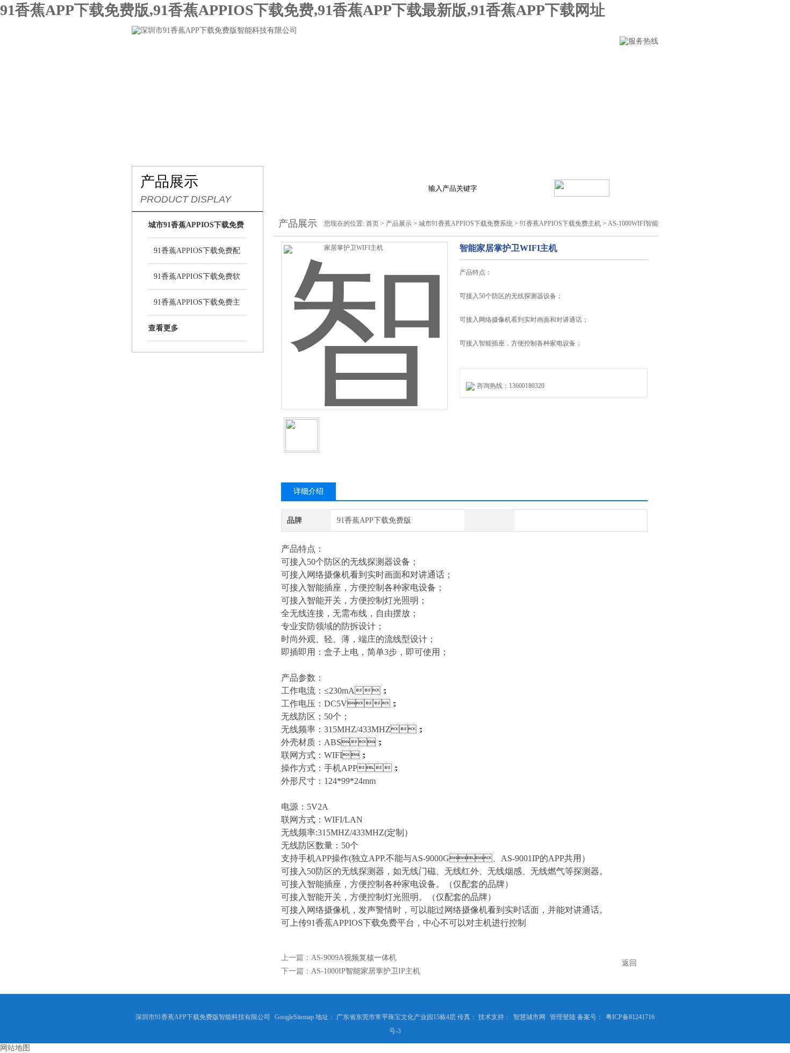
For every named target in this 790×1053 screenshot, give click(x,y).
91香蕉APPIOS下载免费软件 (197, 281)
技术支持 (449, 63)
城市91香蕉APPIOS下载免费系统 (466, 223)
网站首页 (149, 63)
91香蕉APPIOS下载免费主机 (197, 306)
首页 (372, 223)
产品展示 (329, 63)
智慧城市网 (529, 1017)
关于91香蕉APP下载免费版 (239, 63)
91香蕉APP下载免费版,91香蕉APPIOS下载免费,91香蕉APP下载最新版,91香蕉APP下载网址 (302, 10)
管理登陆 (563, 1017)
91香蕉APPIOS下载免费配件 (197, 255)
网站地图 (15, 1048)
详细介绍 (308, 491)
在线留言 (509, 63)
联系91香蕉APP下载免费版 (599, 63)
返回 (629, 963)
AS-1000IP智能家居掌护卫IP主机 (365, 971)
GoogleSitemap (294, 1017)
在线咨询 (487, 418)
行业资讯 (389, 63)
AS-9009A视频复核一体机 (354, 958)
